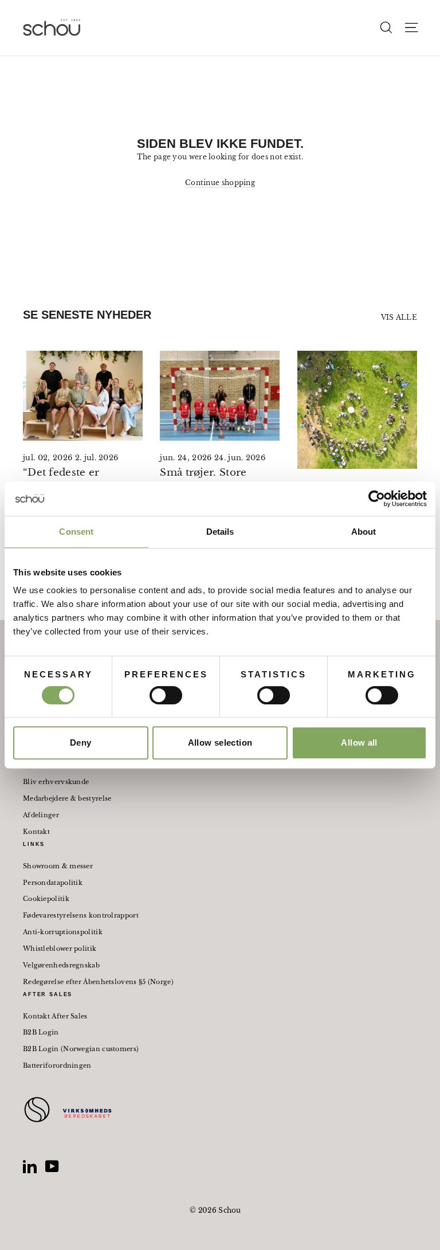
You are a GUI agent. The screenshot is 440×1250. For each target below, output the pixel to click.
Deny (81, 742)
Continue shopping (220, 182)
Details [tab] (220, 531)
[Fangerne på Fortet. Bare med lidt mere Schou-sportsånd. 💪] (357, 410)
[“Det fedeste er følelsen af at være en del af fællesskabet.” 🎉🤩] (83, 396)
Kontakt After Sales (55, 1016)
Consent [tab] (76, 531)
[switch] (166, 695)
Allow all (359, 742)
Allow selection (220, 742)
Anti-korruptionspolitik (63, 932)
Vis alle (399, 317)
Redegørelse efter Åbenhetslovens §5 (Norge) (98, 982)
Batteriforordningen (57, 1065)
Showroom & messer (58, 866)
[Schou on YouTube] (52, 1166)
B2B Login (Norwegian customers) (81, 1049)
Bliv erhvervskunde (56, 782)
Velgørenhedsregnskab (61, 965)
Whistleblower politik (59, 949)
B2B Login (41, 1032)
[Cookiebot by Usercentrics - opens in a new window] (377, 498)
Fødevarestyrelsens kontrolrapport (81, 915)
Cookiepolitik (46, 899)
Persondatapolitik (52, 883)
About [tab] (363, 531)
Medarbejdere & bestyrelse (67, 798)
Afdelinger (41, 815)
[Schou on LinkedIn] (30, 1166)
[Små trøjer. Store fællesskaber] (220, 396)
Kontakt (36, 832)
